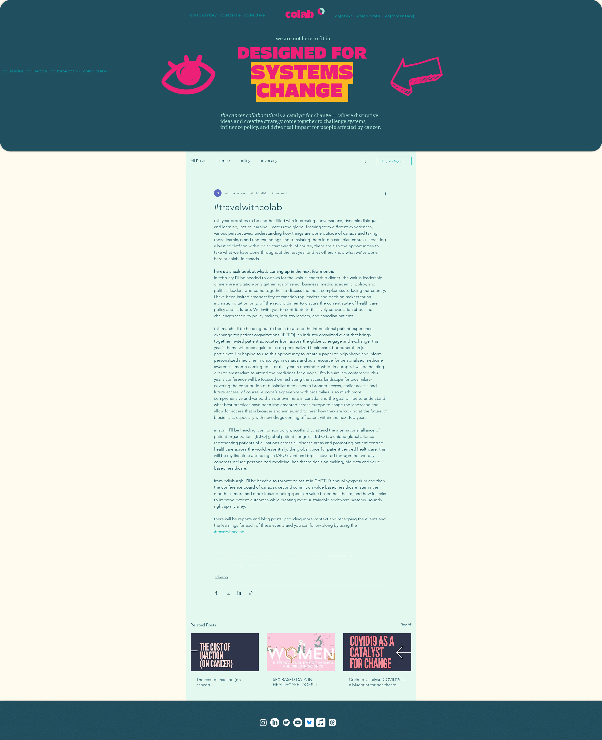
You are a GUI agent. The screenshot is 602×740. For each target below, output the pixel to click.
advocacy (268, 160)
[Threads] (332, 722)
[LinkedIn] (274, 722)
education (257, 565)
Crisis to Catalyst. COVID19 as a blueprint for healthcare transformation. (377, 682)
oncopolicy (314, 556)
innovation (224, 556)
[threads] (263, 722)
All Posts (198, 160)
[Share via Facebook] (216, 593)
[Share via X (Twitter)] (228, 593)
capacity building (229, 565)
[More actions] (385, 193)
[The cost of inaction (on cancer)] (225, 652)
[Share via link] (251, 593)
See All (406, 624)
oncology (246, 556)
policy (244, 160)
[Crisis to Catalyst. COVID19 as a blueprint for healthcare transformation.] (377, 652)
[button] (364, 161)
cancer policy (271, 556)
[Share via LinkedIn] (239, 593)
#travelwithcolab (342, 556)
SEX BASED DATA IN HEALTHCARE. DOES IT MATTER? (295, 682)
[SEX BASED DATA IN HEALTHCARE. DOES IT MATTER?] (301, 652)
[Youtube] (297, 722)
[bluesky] (309, 722)
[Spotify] (286, 722)
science (223, 160)
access (293, 556)
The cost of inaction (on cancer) (218, 682)
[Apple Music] (320, 722)
